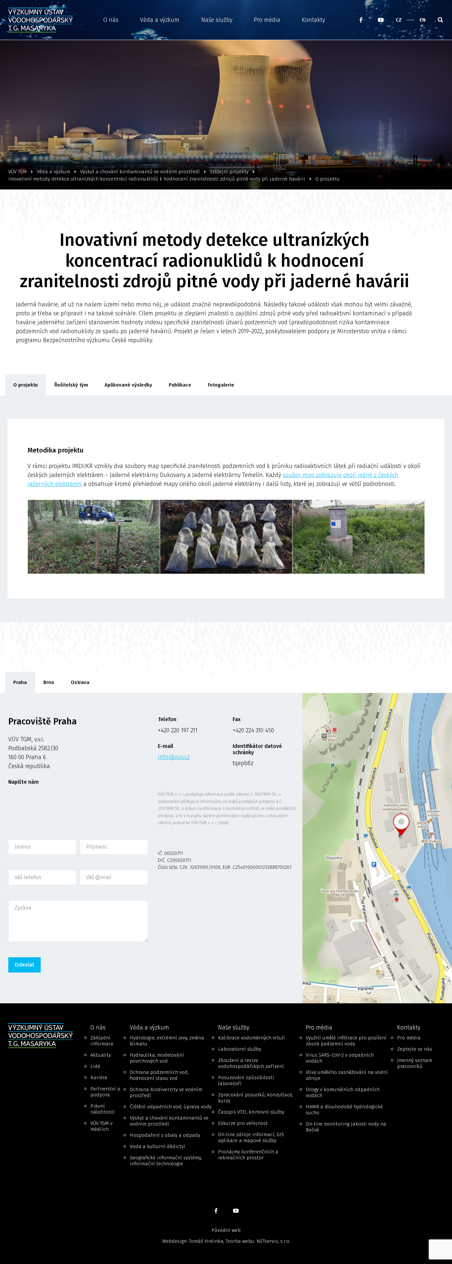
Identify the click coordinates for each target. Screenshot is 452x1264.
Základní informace (101, 1041)
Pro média (267, 20)
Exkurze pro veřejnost (243, 1123)
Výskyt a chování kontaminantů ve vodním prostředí (169, 1121)
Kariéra (98, 1077)
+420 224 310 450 (253, 730)
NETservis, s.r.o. (273, 1241)
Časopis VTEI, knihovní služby (251, 1112)
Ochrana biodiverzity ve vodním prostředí (166, 1092)
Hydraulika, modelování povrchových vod (157, 1058)
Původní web (226, 1230)
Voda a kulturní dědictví (157, 1146)
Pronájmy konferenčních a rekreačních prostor (248, 1155)
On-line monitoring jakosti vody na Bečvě (346, 1127)
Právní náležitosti (102, 1109)
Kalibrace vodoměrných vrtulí (251, 1038)
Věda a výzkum (159, 20)
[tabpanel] (226, 848)
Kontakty (313, 20)
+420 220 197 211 (178, 730)
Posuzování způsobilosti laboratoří (246, 1080)
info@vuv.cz (174, 757)
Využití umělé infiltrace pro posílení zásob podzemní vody (346, 1041)
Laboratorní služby (239, 1049)
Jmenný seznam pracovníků (414, 1063)
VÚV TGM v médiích (101, 1126)
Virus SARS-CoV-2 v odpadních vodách (340, 1058)
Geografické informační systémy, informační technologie (166, 1161)
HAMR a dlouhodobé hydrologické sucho (344, 1110)
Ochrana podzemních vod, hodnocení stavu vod (159, 1075)
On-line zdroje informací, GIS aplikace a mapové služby (251, 1137)
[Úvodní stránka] (42, 20)
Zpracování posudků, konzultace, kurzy (255, 1098)
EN (423, 20)
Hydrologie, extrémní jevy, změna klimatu (167, 1041)
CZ (399, 20)
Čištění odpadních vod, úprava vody (170, 1107)
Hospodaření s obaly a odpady (165, 1135)
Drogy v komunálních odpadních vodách (343, 1092)
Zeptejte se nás (414, 1049)
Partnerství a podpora (105, 1092)
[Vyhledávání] (440, 19)
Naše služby (216, 20)
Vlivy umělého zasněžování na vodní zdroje (347, 1075)
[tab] (20, 682)
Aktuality (100, 1055)
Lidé (95, 1066)
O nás (110, 20)
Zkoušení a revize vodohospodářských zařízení (251, 1063)
